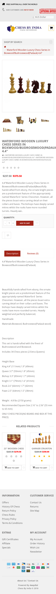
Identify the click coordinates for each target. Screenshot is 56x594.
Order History (37, 543)
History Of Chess (11, 506)
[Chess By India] (24, 28)
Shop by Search (13, 42)
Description (12, 253)
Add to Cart (25, 223)
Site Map (34, 510)
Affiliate (6, 543)
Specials (6, 547)
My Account (36, 539)
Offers (5, 502)
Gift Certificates (10, 539)
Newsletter (36, 551)
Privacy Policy (9, 518)
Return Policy (9, 510)
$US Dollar (40, 16)
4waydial (34, 585)
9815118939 (29, 10)
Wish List (34, 547)
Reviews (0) (32, 253)
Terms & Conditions (12, 523)
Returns (34, 506)
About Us (21, 580)
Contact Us (35, 502)
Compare (8, 235)
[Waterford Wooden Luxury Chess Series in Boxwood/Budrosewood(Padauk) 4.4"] (7, 120)
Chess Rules (8, 514)
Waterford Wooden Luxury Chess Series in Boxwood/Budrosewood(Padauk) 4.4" (27, 51)
